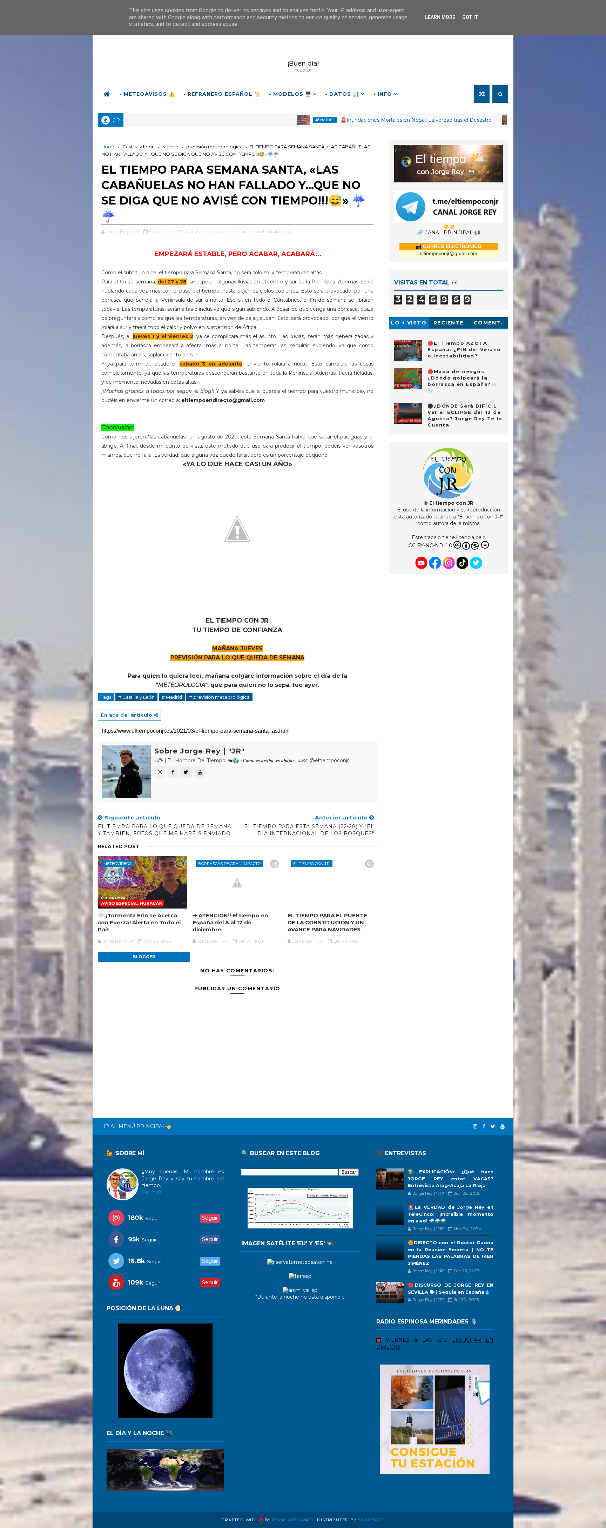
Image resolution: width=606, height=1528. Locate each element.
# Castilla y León (136, 697)
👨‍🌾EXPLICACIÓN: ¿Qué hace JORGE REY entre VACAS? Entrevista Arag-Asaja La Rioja (450, 1178)
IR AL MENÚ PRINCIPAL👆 (137, 1126)
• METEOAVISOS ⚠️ (147, 94)
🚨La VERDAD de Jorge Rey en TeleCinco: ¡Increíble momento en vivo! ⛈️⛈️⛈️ (450, 1214)
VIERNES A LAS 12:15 (416, 1340)
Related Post (119, 846)
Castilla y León (138, 146)
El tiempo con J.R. (311, 863)
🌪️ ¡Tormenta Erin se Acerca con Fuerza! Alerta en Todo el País (139, 922)
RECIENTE (448, 323)
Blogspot (370, 1519)
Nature (248, 120)
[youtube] (502, 1126)
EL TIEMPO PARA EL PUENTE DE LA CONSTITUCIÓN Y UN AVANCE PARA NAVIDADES (327, 922)
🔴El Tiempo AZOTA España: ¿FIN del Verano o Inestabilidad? (464, 349)
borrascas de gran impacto (229, 863)
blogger (144, 956)
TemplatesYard (292, 1519)
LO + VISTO (408, 323)
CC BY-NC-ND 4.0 (430, 545)
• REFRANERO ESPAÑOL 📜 (222, 94)
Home (108, 146)
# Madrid (172, 697)
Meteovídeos (454, 120)
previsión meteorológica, (262, 231)
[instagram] (475, 1126)
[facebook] (484, 1126)
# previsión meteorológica (219, 697)
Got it (470, 17)
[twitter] (493, 1126)
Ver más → (155, 1192)
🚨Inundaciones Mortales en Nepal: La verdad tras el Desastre (336, 120)
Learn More (440, 17)
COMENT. (488, 323)
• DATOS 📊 (342, 94)
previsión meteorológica (214, 146)
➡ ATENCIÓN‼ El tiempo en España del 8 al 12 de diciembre (230, 922)
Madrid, (224, 231)
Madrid (170, 146)
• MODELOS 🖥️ (290, 94)
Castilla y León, (197, 231)
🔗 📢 (448, 232)
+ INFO (382, 94)
